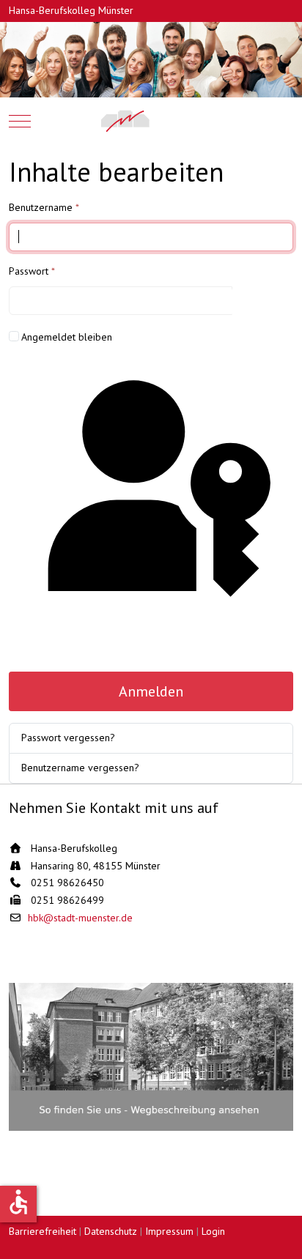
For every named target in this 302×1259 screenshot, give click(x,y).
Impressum (169, 1231)
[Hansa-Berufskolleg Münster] (151, 121)
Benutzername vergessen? (80, 767)
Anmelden (151, 691)
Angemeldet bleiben (66, 336)
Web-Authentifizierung (151, 645)
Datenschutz (110, 1231)
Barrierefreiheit (42, 1231)
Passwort (32, 271)
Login (213, 1231)
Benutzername (44, 207)
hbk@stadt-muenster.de (80, 917)
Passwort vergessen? (68, 737)
